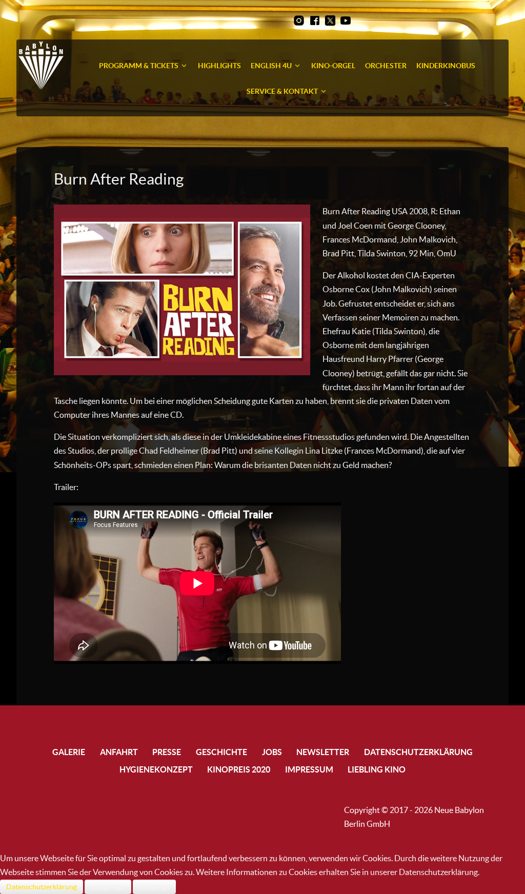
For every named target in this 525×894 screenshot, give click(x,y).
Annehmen (108, 887)
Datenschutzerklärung (41, 887)
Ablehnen (154, 887)
